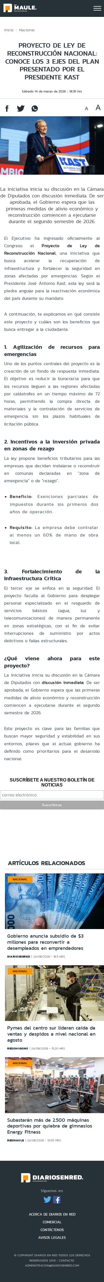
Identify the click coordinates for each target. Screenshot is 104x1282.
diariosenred (18, 956)
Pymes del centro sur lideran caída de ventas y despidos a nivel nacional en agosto (51, 1033)
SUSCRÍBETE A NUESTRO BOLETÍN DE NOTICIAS (52, 782)
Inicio (9, 30)
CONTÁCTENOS (52, 1229)
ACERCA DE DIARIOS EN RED (52, 1214)
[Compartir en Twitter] (21, 111)
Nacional (27, 30)
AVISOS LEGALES (52, 1237)
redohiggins (17, 1048)
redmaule (15, 1140)
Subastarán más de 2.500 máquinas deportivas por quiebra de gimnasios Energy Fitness (49, 1126)
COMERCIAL (52, 1222)
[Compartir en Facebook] (7, 111)
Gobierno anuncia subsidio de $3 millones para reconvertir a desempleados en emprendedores (45, 941)
